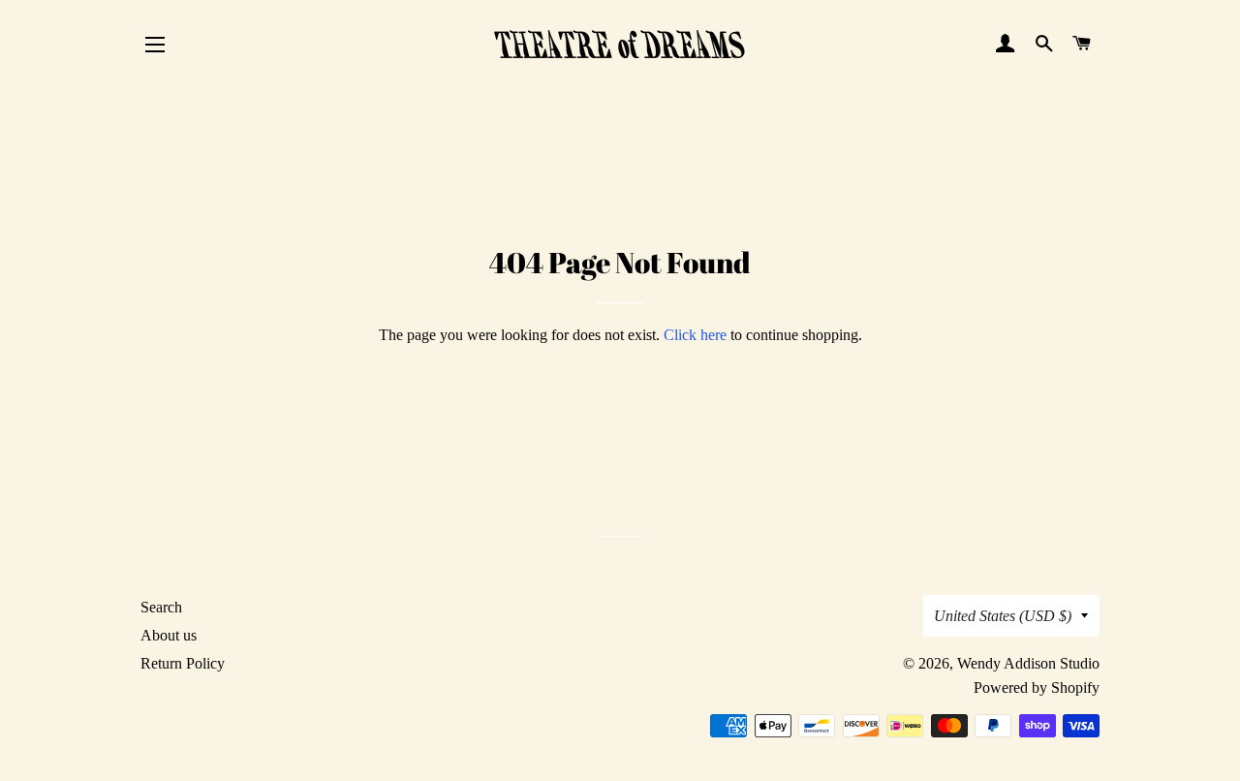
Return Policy (182, 663)
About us (168, 635)
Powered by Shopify (1037, 687)
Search (161, 607)
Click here (695, 335)
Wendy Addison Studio (1028, 663)
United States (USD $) (1002, 616)
